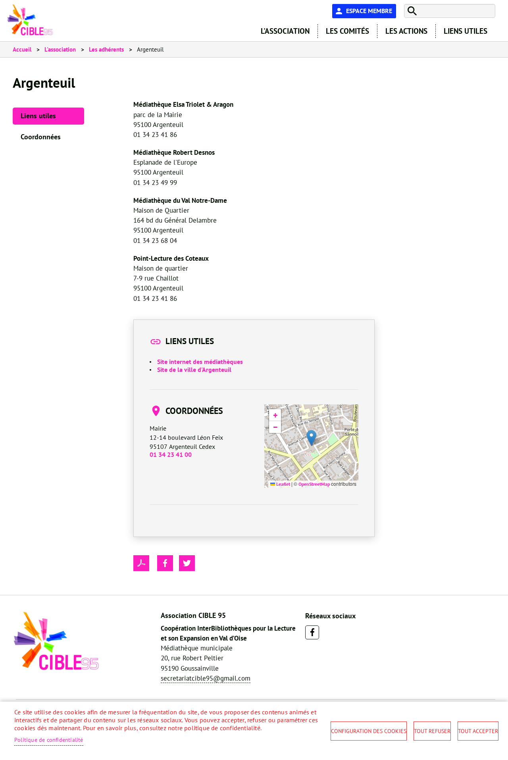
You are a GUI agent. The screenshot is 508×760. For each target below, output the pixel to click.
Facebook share (165, 563)
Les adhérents (106, 49)
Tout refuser (432, 731)
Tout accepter (478, 731)
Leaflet (282, 484)
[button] (311, 438)
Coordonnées (41, 136)
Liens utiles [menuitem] (465, 31)
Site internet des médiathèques (200, 362)
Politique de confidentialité (48, 739)
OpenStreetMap (314, 484)
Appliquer (411, 11)
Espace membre (369, 11)
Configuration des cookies (368, 731)
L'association (60, 49)
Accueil (22, 49)
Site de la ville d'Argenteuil (194, 369)
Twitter (187, 563)
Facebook (312, 632)
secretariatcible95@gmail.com (205, 678)
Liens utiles (38, 115)
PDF (141, 563)
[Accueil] (30, 20)
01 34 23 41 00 (171, 454)
